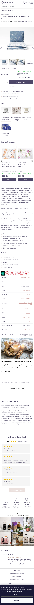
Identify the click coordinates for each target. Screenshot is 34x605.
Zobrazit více (17, 490)
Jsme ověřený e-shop (15, 557)
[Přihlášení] (24, 2)
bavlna (15, 243)
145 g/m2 (27, 330)
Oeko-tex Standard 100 (13, 238)
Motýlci (28, 298)
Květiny (23, 298)
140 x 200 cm (23, 303)
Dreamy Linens (5, 14)
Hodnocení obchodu (17, 437)
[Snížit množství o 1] (2, 82)
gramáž (20, 243)
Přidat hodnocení (17, 388)
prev (1, 161)
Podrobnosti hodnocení (25, 21)
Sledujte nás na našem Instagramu (17, 515)
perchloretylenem (13, 259)
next (32, 161)
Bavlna (28, 282)
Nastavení (17, 595)
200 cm (27, 308)
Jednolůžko (26, 317)
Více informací (17, 591)
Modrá (28, 290)
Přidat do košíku (20, 82)
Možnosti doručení (24, 77)
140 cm (28, 313)
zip (29, 321)
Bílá (24, 290)
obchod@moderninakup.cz (17, 573)
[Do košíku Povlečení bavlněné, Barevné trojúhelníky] (9, 179)
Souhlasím (17, 600)
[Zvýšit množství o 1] (7, 82)
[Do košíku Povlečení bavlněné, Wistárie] (25, 179)
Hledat (31, 7)
